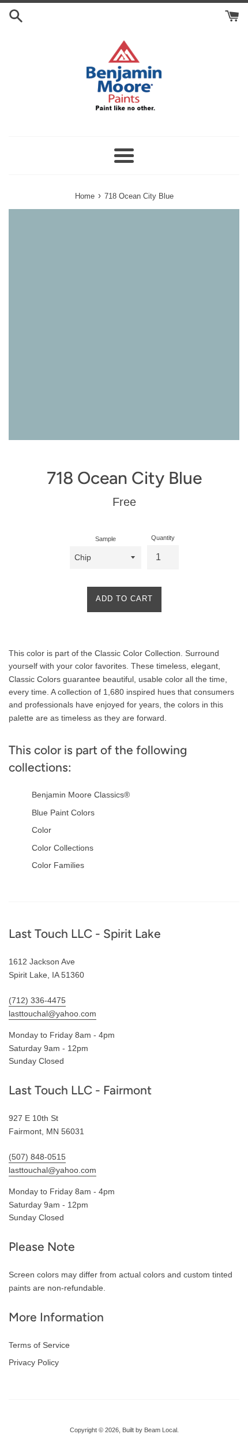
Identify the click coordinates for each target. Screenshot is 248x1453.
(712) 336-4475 (37, 1000)
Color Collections (62, 847)
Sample (105, 538)
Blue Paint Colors (63, 812)
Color (41, 829)
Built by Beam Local (149, 1429)
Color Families (58, 865)
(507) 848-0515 (37, 1156)
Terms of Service (39, 1345)
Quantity (163, 537)
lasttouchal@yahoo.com (52, 1013)
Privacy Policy (34, 1362)
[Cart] (232, 15)
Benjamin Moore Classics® (81, 794)
